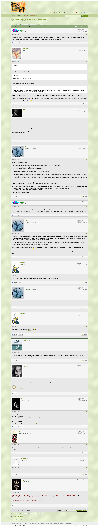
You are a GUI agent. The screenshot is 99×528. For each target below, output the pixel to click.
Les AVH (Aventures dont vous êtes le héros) (38, 19)
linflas (22, 262)
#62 (86, 61)
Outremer (25, 48)
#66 (86, 233)
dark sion (24, 458)
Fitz (26, 146)
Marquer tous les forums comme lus (57, 523)
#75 (86, 492)
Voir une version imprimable (18, 516)
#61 (86, 34)
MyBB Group (24, 525)
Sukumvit (26, 340)
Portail (53, 12)
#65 (86, 206)
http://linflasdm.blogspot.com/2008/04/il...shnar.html (24, 330)
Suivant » (38, 24)
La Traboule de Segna (32, 423)
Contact (21, 523)
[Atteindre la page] (42, 24)
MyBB (15, 525)
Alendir (38, 379)
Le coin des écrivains (23, 19)
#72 (86, 411)
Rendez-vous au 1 (15, 19)
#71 (86, 379)
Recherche (60, 12)
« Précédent (18, 24)
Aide (87, 12)
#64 (86, 159)
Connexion (25, 15)
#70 (86, 352)
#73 (86, 444)
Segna (23, 398)
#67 (86, 275)
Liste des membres (70, 12)
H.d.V (24, 109)
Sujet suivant (25, 510)
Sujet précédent (17, 510)
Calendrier (80, 12)
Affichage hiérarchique (81, 26)
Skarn (20, 431)
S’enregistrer (32, 15)
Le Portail (26, 523)
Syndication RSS (69, 523)
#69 (86, 326)
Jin (23, 480)
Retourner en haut (33, 523)
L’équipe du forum (15, 523)
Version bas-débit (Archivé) (43, 523)
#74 (86, 467)
